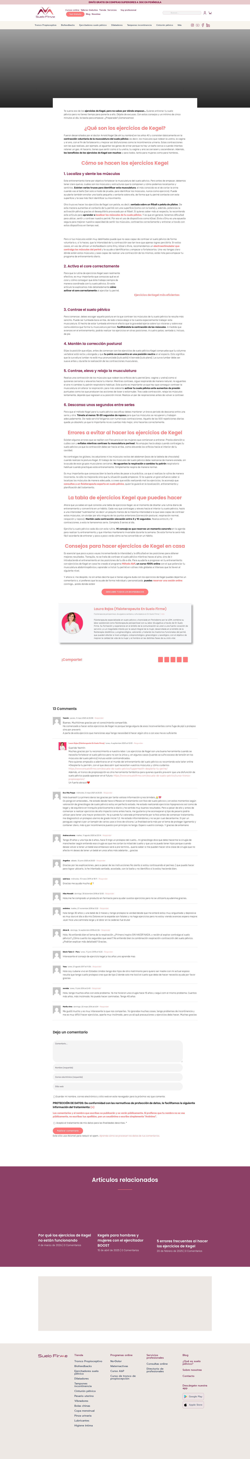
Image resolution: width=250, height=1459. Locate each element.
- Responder (98, 718)
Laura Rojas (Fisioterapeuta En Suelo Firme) (130, 609)
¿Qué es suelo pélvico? (192, 1362)
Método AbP (128, 563)
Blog (185, 1355)
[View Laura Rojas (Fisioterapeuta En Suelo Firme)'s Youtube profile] (88, 619)
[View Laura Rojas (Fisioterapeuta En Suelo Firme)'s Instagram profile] (88, 626)
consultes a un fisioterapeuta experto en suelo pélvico (94, 484)
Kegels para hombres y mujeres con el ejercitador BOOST (120, 1240)
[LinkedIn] (173, 659)
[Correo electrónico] (185, 659)
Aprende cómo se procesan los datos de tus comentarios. (129, 1135)
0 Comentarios (72, 1245)
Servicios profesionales (155, 1356)
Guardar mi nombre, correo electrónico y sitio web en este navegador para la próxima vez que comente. (110, 1096)
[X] (167, 659)
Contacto (188, 1376)
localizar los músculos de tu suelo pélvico (118, 215)
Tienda (78, 1355)
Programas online (121, 1355)
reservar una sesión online (167, 580)
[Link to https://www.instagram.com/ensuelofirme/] (192, 25)
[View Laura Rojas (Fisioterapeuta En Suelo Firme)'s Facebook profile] (88, 612)
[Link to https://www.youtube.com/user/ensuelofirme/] (197, 25)
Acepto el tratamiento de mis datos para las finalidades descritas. (91, 1122)
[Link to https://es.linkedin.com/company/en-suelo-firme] (208, 25)
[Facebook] (160, 659)
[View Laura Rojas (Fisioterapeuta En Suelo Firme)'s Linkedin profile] (88, 633)
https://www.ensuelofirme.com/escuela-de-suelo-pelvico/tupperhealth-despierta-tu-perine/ (118, 768)
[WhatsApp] (179, 659)
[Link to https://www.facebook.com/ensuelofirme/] (203, 25)
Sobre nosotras (192, 1370)
